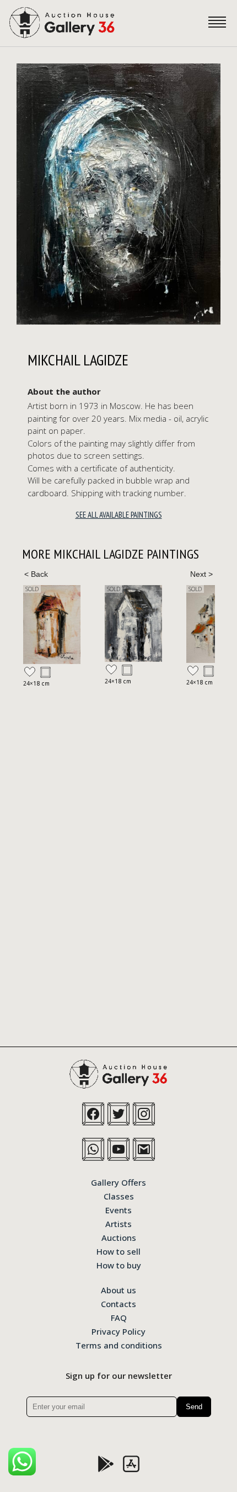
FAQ (119, 1317)
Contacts (118, 1303)
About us (118, 1289)
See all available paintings (119, 514)
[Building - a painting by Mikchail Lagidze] (51, 624)
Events (118, 1209)
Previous (36, 574)
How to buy (118, 1265)
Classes (119, 1196)
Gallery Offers (118, 1182)
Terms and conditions (119, 1345)
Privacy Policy (118, 1331)
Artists (118, 1223)
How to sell (118, 1251)
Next (201, 574)
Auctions (118, 1237)
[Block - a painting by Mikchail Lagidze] (133, 623)
